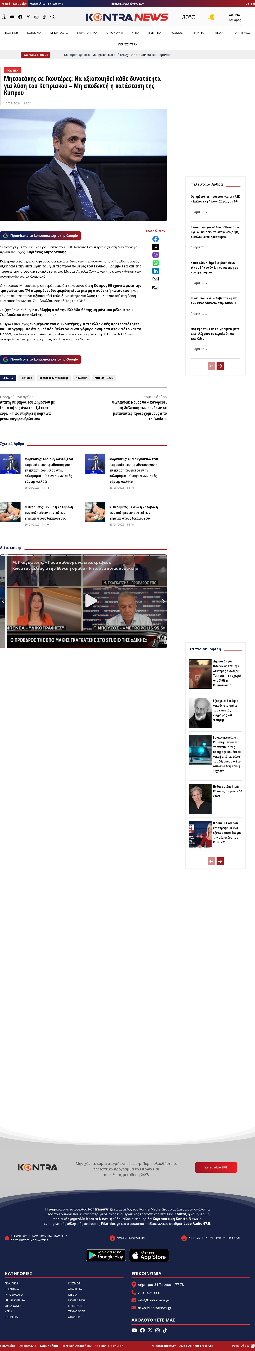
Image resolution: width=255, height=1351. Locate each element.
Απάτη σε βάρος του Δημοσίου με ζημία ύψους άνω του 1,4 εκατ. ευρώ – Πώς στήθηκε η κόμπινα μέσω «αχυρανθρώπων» (27, 410)
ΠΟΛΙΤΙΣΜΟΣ (241, 32)
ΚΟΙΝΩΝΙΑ (34, 32)
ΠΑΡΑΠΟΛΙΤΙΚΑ (87, 32)
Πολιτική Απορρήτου (77, 1346)
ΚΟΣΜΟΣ (176, 32)
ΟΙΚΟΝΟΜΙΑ (114, 32)
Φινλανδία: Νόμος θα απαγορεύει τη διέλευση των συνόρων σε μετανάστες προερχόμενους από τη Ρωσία (139, 410)
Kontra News (97, 1218)
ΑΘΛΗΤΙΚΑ (198, 32)
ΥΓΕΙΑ (135, 32)
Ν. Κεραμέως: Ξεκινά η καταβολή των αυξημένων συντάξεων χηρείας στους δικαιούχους (49, 513)
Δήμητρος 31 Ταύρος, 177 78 (161, 1284)
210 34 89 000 (149, 1292)
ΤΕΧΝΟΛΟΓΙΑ (76, 1311)
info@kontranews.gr (154, 1300)
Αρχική (6, 3)
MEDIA (218, 32)
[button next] (220, 366)
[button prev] (211, 366)
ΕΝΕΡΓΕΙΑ (154, 32)
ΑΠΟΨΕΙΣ (74, 1317)
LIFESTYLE (75, 1306)
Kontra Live (19, 3)
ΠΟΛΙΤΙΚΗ (11, 32)
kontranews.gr (100, 1209)
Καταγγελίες (37, 3)
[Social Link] (4, 17)
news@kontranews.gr (154, 1307)
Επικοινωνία (55, 3)
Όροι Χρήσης (49, 1346)
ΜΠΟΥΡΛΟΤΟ (59, 32)
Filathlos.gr (110, 1223)
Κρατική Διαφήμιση (109, 1346)
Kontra (180, 1214)
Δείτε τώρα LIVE (216, 1167)
